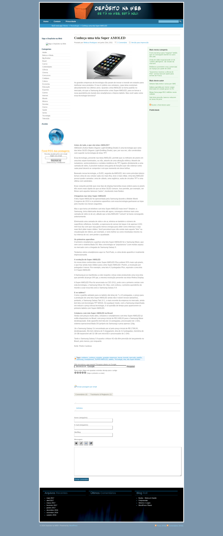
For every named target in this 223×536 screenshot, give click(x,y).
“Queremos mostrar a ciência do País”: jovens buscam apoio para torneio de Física (161, 73)
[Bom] (80, 372)
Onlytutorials (143, 500)
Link (86, 443)
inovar (120, 357)
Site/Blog (77, 432)
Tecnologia (74, 26)
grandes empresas (110, 357)
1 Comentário (122, 42)
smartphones (89, 359)
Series (44, 113)
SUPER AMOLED (101, 359)
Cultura (45, 81)
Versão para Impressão (140, 42)
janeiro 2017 (51, 508)
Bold (76, 443)
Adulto (44, 52)
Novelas (45, 104)
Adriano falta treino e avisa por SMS (162, 84)
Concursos (46, 75)
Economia (46, 84)
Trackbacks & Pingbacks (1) (101, 394)
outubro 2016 (51, 515)
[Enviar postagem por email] (75, 387)
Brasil (44, 61)
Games (45, 93)
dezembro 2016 (52, 510)
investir (125, 357)
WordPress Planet (145, 505)
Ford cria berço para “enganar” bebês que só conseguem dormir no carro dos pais (163, 54)
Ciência (45, 70)
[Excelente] (85, 372)
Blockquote (91, 443)
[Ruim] (75, 372)
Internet (45, 95)
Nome (81, 418)
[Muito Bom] (82, 372)
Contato (57, 21)
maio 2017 (50, 498)
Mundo (44, 98)
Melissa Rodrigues (90, 42)
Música (45, 101)
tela (124, 359)
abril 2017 (50, 500)
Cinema (45, 72)
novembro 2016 (52, 512)
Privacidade (71, 21)
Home (46, 21)
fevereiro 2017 (52, 505)
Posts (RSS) (161, 526)
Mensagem (78, 439)
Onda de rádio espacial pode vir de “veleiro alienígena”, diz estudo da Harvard (162, 61)
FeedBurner (60, 162)
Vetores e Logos (144, 503)
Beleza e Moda (47, 55)
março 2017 (51, 503)
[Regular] (78, 372)
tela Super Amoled (133, 359)
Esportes (45, 90)
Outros (44, 107)
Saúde (44, 110)
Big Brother (46, 58)
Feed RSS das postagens (55, 151)
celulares (84, 357)
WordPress (73, 525)
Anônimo (79, 408)
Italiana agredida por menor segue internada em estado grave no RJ (161, 88)
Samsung (79, 359)
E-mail (81, 425)
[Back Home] (111, 14)
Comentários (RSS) (175, 526)
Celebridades (47, 67)
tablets (111, 359)
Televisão (45, 118)
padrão (139, 357)
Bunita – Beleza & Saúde (148, 498)
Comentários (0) (81, 394)
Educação (46, 87)
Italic (81, 443)
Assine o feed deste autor (160, 105)
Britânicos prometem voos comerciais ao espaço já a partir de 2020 (163, 67)
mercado (132, 357)
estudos (99, 357)
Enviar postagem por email (87, 387)
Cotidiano (45, 78)
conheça (92, 357)
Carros (44, 64)
